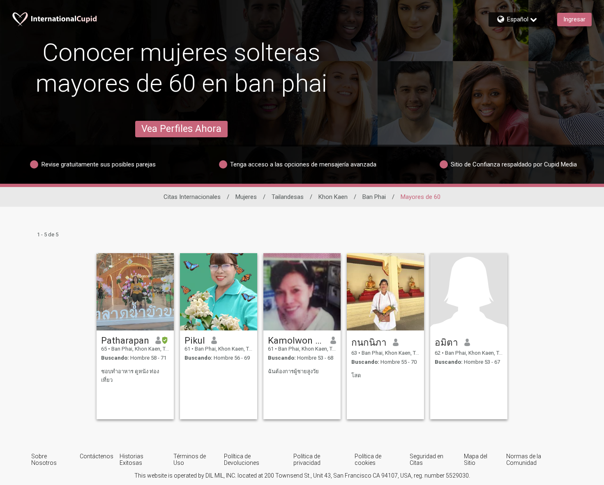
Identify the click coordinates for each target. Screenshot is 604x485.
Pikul (194, 340)
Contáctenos (96, 456)
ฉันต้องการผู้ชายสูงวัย (293, 371)
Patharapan (125, 340)
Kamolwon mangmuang (296, 340)
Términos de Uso (189, 459)
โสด (356, 375)
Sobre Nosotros (44, 459)
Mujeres (246, 197)
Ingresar (574, 19)
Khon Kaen (333, 197)
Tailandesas (288, 197)
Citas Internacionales (192, 197)
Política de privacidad (306, 459)
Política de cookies (368, 459)
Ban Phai (374, 197)
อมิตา (446, 342)
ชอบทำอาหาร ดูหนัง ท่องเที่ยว (130, 375)
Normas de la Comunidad (523, 459)
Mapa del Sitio (475, 459)
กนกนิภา (369, 342)
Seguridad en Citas (426, 459)
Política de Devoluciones (241, 459)
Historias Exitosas (131, 459)
